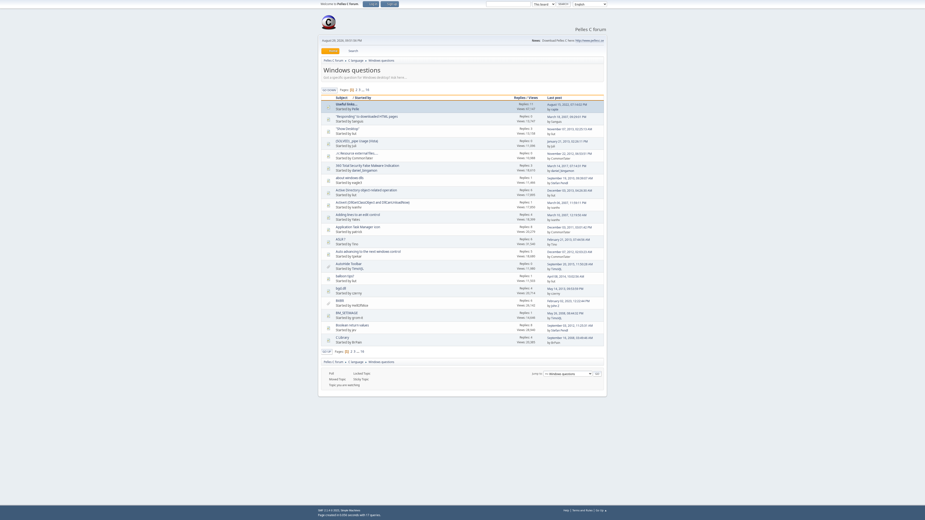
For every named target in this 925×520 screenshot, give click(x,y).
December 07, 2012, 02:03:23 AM (569, 252)
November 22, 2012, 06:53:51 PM (569, 154)
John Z (555, 306)
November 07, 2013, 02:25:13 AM (569, 129)
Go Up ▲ (601, 510)
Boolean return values (352, 325)
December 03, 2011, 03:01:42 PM (569, 227)
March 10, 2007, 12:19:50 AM (567, 215)
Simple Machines (350, 510)
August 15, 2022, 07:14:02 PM (567, 105)
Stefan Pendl (559, 183)
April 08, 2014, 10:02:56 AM (565, 276)
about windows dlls (349, 178)
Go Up (327, 351)
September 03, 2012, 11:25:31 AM (570, 326)
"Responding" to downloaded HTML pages (367, 116)
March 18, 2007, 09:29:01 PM (566, 117)
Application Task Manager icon (358, 227)
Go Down (329, 90)
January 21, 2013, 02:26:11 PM (567, 141)
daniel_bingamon (364, 170)
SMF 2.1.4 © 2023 (328, 510)
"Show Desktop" (347, 129)
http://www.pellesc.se (589, 41)
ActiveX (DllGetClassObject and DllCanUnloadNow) (373, 202)
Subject (342, 98)
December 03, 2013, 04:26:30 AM (569, 190)
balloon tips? (345, 276)
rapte (554, 109)
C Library (342, 337)
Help (566, 510)
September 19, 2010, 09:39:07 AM (570, 178)
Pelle (355, 109)
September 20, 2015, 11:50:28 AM (570, 264)
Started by (363, 98)
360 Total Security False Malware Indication (367, 165)
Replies (520, 98)
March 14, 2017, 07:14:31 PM (566, 166)
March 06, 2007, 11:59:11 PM (566, 203)
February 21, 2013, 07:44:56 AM (568, 240)
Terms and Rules (582, 510)
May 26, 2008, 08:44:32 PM (565, 313)
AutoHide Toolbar (349, 264)
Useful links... (346, 104)
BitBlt (340, 301)
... (363, 90)
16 (367, 90)
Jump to (537, 373)
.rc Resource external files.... (357, 153)
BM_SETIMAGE (347, 313)
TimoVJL (358, 268)
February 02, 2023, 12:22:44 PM (568, 301)
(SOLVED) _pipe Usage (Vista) (357, 141)
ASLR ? (340, 239)
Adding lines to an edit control (358, 215)
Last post (554, 98)
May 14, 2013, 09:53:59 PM (565, 289)
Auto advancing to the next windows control (368, 251)
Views (533, 98)
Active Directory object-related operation (366, 190)
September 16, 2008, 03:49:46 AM (570, 338)
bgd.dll (341, 288)
